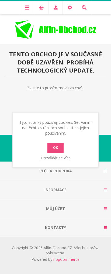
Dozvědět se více (56, 157)
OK (55, 147)
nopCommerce (66, 259)
